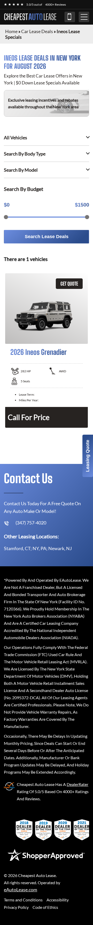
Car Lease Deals (37, 31)
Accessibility (58, 899)
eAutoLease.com (20, 889)
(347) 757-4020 (70, 17)
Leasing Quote (87, 456)
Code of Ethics (45, 907)
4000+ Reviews (55, 4)
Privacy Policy (16, 907)
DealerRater (77, 784)
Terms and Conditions (23, 899)
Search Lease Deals (46, 236)
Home (11, 31)
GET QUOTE (69, 284)
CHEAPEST (30, 17)
